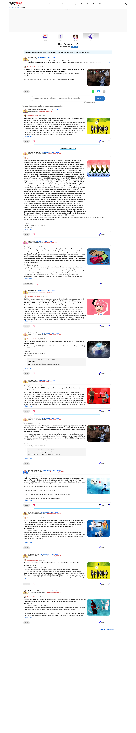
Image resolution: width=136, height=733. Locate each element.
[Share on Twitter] (104, 91)
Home (39, 4)
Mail (57, 4)
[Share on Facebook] (98, 91)
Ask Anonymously (90, 102)
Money (74, 4)
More (106, 4)
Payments (48, 4)
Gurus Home (12, 7)
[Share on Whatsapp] (93, 91)
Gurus (95, 4)
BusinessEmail (85, 4)
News (64, 4)
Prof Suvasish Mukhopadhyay (37, 109)
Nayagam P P (32, 57)
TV (100, 4)
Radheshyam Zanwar (34, 152)
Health (45, 40)
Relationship (76, 40)
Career (17, 7)
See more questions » (107, 629)
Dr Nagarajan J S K (34, 512)
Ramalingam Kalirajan (34, 470)
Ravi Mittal (31, 241)
